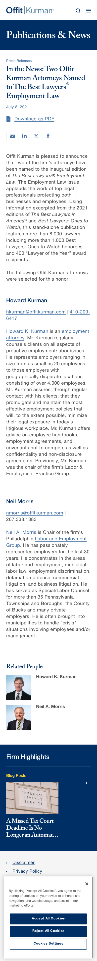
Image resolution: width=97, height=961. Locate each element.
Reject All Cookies (48, 931)
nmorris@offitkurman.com (34, 513)
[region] (48, 917)
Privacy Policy (27, 872)
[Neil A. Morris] (18, 717)
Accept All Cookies (48, 918)
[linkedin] (24, 136)
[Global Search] (78, 10)
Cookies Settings (48, 944)
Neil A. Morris (21, 533)
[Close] (86, 883)
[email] (12, 136)
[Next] (85, 783)
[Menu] (88, 10)
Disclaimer (23, 863)
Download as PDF (34, 119)
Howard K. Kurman (27, 332)
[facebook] (48, 136)
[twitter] (36, 136)
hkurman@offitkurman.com (36, 312)
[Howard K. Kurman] (18, 687)
